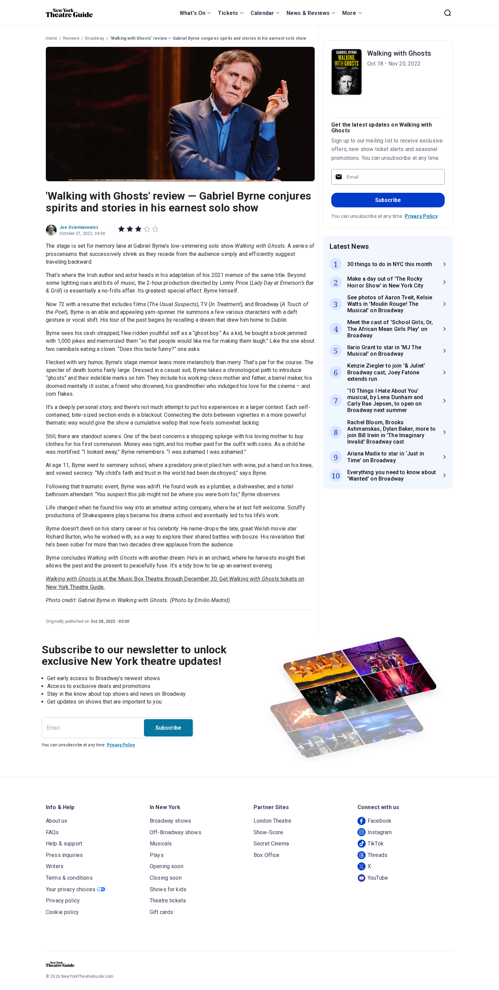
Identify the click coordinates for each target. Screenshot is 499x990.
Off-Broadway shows (175, 832)
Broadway (94, 38)
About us (56, 821)
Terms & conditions (69, 878)
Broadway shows (170, 821)
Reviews (71, 38)
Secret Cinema (271, 843)
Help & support (64, 843)
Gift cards (161, 912)
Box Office (267, 855)
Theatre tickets (168, 900)
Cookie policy (62, 912)
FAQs (52, 832)
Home (51, 38)
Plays (157, 855)
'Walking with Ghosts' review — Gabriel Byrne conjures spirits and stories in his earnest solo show (208, 38)
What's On (192, 13)
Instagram (380, 832)
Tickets (228, 13)
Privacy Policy (421, 216)
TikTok (376, 843)
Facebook (379, 821)
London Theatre (272, 821)
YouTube (378, 878)
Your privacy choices (70, 889)
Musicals (161, 843)
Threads (377, 855)
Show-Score (268, 832)
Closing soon (166, 878)
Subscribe (388, 200)
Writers (54, 866)
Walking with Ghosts (399, 53)
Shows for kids (168, 889)
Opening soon (166, 866)
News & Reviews (308, 13)
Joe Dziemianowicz (79, 227)
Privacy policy (63, 900)
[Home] (69, 12)
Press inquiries (64, 855)
